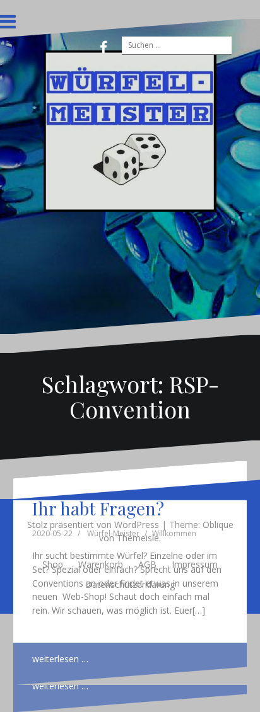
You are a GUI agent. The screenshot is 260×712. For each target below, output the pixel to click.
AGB (147, 564)
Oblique (218, 525)
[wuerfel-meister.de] (130, 130)
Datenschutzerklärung (130, 584)
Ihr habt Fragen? (98, 508)
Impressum (195, 564)
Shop (52, 564)
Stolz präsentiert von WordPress (93, 525)
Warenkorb (100, 564)
